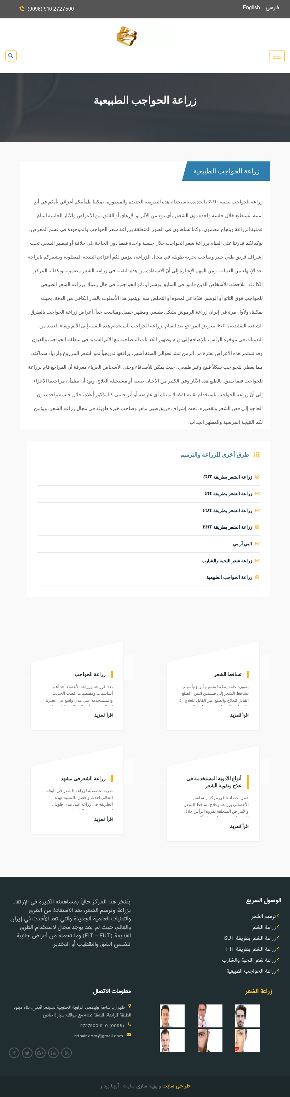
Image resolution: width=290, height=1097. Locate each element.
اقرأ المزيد (103, 715)
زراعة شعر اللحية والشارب (228, 560)
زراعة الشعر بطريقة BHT (229, 527)
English (254, 8)
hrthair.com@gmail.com (98, 1036)
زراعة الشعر (264, 928)
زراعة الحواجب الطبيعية (231, 577)
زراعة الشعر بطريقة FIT (230, 493)
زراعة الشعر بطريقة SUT (229, 477)
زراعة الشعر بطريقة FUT (229, 510)
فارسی (275, 8)
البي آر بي (244, 543)
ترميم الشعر (263, 917)
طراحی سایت (175, 1086)
